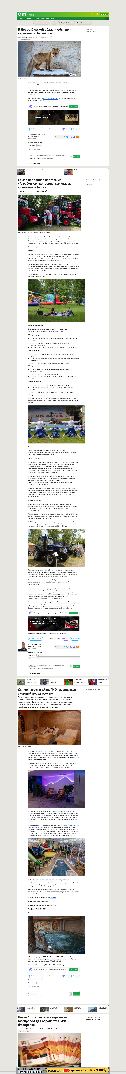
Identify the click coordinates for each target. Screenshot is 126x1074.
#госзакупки (21, 1031)
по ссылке (53, 898)
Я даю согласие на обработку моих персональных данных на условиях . (46, 156)
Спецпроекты (45, 18)
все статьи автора (32, 138)
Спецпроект (89, 184)
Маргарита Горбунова (93, 1019)
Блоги (53, 18)
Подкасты (28, 18)
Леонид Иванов (91, 32)
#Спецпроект (22, 193)
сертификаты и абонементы (49, 880)
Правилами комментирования (47, 158)
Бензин (54, 22)
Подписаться (74, 106)
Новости (20, 18)
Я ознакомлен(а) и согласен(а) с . (41, 158)
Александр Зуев (91, 182)
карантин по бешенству (50, 98)
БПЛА (60, 22)
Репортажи (36, 18)
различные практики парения (59, 811)
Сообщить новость (36, 129)
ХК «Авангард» (70, 22)
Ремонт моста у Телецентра (41, 22)
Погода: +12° (95, 13)
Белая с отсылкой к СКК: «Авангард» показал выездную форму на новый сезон (43, 623)
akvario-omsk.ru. (37, 913)
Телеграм (76, 129)
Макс (67, 129)
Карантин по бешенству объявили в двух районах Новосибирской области (43, 117)
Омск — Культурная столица (84, 22)
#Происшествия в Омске (24, 39)
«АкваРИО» (38, 751)
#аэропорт (28, 1031)
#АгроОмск (28, 193)
